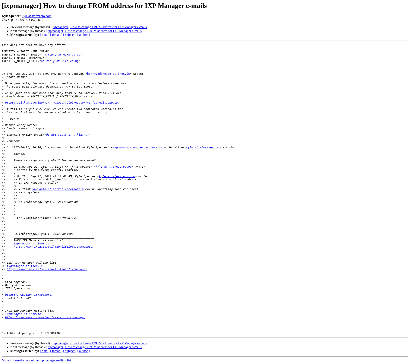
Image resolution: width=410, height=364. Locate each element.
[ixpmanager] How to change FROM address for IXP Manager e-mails (99, 27)
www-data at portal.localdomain (58, 189)
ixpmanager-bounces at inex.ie (137, 147)
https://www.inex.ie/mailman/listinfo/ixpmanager (54, 246)
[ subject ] (69, 35)
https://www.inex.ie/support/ (29, 294)
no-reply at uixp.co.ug (61, 54)
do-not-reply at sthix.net (67, 134)
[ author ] (83, 35)
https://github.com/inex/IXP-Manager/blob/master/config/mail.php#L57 (62, 102)
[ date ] (44, 35)
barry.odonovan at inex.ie (108, 73)
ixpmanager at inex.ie (32, 243)
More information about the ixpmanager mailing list (36, 360)
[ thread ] (56, 35)
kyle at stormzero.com (36, 16)
